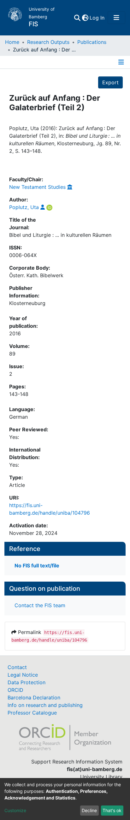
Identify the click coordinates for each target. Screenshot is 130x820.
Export (110, 82)
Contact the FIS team (40, 605)
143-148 (18, 394)
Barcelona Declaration (34, 697)
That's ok (112, 810)
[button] (85, 17)
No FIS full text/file (37, 565)
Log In (97, 18)
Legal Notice (23, 675)
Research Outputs (48, 42)
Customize (15, 810)
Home (12, 42)
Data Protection (26, 682)
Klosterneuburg (27, 303)
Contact (17, 667)
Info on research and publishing (45, 705)
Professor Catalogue (32, 712)
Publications (91, 42)
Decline (89, 810)
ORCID (15, 690)
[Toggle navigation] (116, 17)
